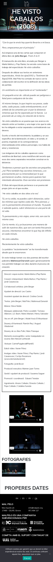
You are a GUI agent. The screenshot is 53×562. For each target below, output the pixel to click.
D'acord (27, 558)
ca (36, 498)
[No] (49, 554)
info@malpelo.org (35, 508)
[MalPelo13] (13, 471)
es (23, 498)
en (17, 498)
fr (30, 498)
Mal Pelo (26, 3)
